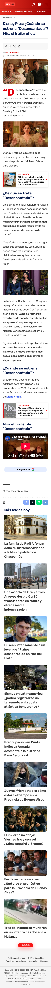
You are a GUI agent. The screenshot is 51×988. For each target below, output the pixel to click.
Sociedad (11, 18)
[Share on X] (14, 46)
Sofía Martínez (12, 53)
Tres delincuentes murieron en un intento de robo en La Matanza (25, 932)
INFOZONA (28, 970)
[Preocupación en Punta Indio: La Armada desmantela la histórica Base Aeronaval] (25, 726)
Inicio (5, 18)
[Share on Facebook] (10, 46)
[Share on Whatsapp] (19, 46)
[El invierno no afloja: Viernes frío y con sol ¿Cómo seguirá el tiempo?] (25, 819)
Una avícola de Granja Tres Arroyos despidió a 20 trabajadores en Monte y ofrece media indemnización (24, 600)
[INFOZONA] (10, 4)
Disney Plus (13, 396)
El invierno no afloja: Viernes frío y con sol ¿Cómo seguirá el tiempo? (24, 839)
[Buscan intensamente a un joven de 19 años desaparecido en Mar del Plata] (25, 629)
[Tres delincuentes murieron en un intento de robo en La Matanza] (25, 911)
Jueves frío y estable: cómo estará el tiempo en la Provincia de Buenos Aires (25, 795)
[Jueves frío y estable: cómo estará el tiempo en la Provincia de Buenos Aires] (25, 774)
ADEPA (11, 979)
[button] (33, 4)
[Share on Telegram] (45, 502)
